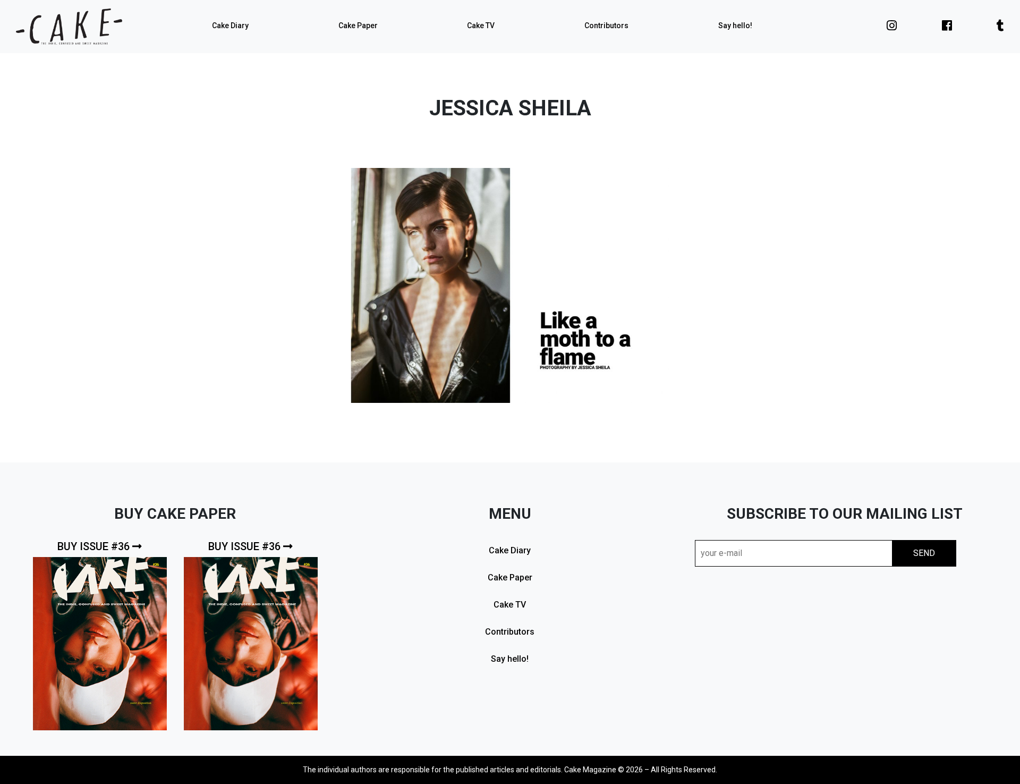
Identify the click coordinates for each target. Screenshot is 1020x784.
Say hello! (735, 25)
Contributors (606, 25)
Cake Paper (358, 25)
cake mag (69, 27)
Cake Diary (230, 25)
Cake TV (481, 25)
